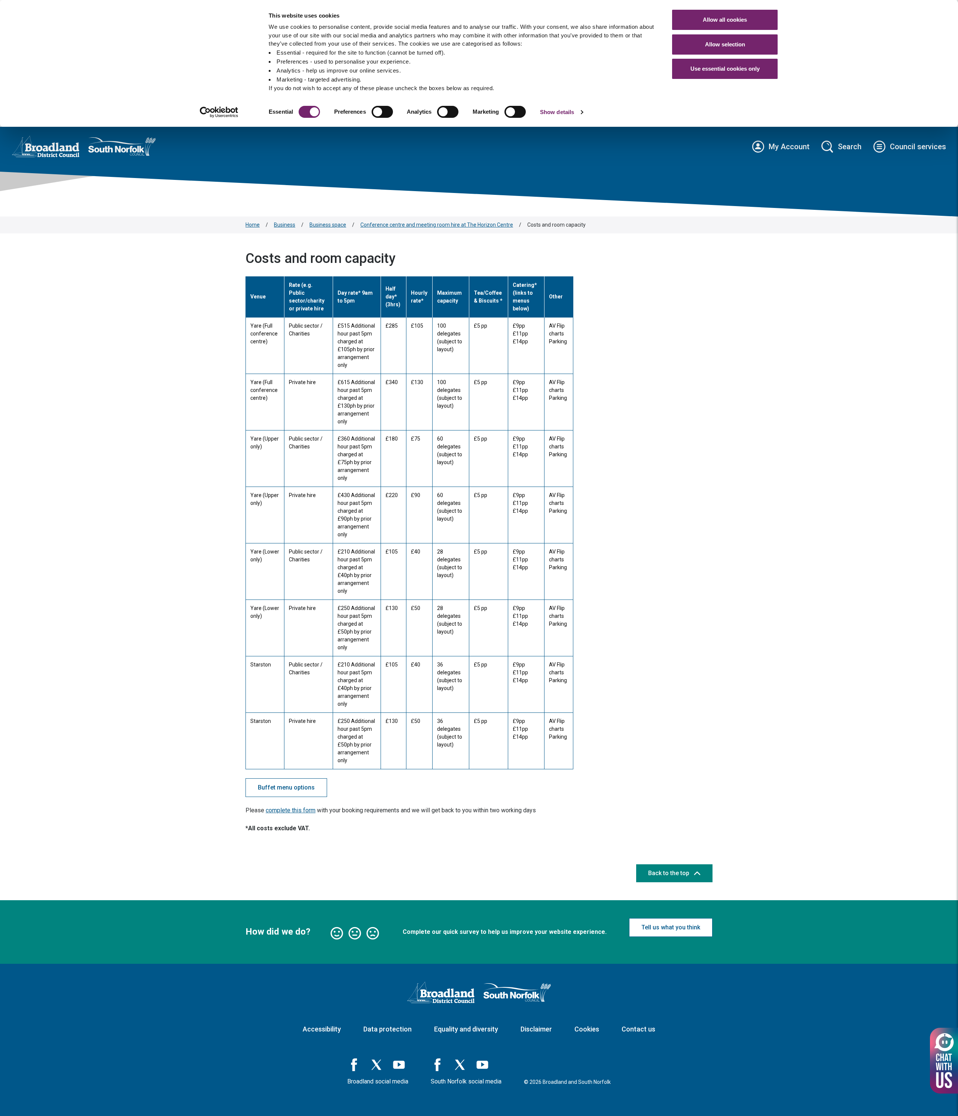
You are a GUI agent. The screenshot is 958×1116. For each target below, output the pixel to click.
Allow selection (725, 44)
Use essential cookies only (725, 68)
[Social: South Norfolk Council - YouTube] (482, 1064)
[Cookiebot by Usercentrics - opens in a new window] (219, 112)
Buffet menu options (286, 787)
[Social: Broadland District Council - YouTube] (399, 1064)
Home (252, 225)
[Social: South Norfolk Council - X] (460, 1064)
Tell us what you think (670, 927)
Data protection (387, 1029)
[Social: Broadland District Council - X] (376, 1064)
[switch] (382, 112)
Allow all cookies (725, 19)
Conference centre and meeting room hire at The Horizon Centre (436, 225)
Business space (327, 225)
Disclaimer (536, 1029)
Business (284, 225)
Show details (557, 112)
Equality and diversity (466, 1029)
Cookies (586, 1029)
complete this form (290, 810)
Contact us (638, 1029)
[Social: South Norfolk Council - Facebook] (437, 1064)
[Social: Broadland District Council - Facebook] (354, 1064)
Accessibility (322, 1029)
